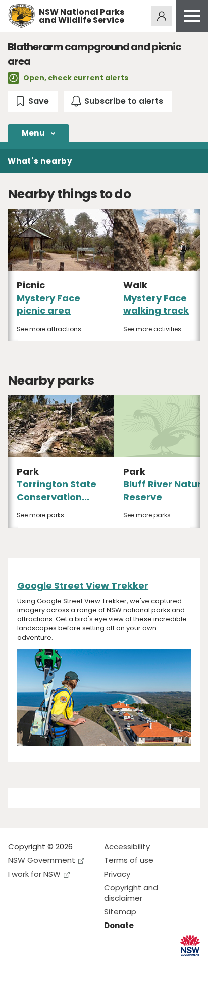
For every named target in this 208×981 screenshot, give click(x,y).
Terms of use (128, 860)
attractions (64, 329)
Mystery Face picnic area (48, 304)
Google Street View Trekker (82, 585)
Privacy (117, 874)
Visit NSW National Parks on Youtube (60, 965)
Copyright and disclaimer (131, 892)
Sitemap (120, 911)
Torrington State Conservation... (56, 490)
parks (55, 515)
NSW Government (41, 860)
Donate (119, 925)
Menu (33, 133)
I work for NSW (34, 874)
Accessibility (127, 846)
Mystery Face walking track (156, 304)
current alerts (100, 78)
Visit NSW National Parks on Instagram (39, 965)
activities (167, 329)
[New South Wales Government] (190, 945)
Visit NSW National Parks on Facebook (17, 965)
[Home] (21, 16)
